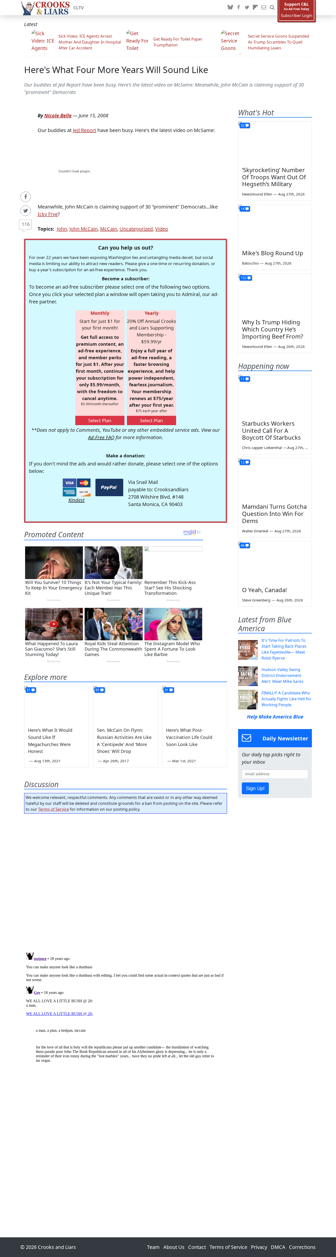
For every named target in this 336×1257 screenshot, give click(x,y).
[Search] (272, 7)
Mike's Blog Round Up (272, 253)
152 (243, 277)
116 (26, 224)
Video (161, 228)
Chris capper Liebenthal (262, 447)
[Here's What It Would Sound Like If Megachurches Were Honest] (56, 704)
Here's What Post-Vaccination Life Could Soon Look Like (189, 737)
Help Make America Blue (275, 716)
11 (242, 378)
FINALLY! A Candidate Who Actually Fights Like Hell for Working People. (286, 698)
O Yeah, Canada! (264, 590)
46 (242, 545)
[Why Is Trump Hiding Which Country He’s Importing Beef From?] (275, 294)
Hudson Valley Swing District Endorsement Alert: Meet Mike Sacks (282, 675)
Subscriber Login (296, 15)
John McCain (83, 228)
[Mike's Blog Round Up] (275, 225)
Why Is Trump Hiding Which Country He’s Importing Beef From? (272, 329)
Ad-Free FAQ (101, 437)
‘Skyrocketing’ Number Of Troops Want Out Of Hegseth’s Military (274, 177)
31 (29, 690)
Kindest (76, 500)
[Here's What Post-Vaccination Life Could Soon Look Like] (194, 704)
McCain (108, 228)
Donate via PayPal (109, 487)
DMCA (278, 1247)
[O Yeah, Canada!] (275, 562)
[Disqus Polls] (125, 881)
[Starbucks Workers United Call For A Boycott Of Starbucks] (275, 395)
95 (97, 690)
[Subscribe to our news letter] (264, 7)
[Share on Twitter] (25, 211)
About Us (173, 1247)
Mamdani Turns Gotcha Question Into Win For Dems (274, 513)
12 (242, 462)
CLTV (78, 8)
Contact (197, 1247)
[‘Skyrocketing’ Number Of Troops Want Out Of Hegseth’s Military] (275, 142)
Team (153, 1247)
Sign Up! (255, 788)
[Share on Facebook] (25, 197)
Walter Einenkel (255, 530)
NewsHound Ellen (257, 194)
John (62, 228)
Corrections (302, 1247)
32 (242, 125)
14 (242, 208)
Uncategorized (136, 228)
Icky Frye (48, 214)
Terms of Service (53, 809)
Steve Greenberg (256, 600)
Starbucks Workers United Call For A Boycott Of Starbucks (271, 430)
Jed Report (84, 130)
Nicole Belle (58, 115)
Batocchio (250, 263)
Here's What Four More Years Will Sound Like (116, 70)
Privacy (259, 1247)
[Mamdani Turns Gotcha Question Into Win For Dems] (275, 479)
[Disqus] (125, 1011)
